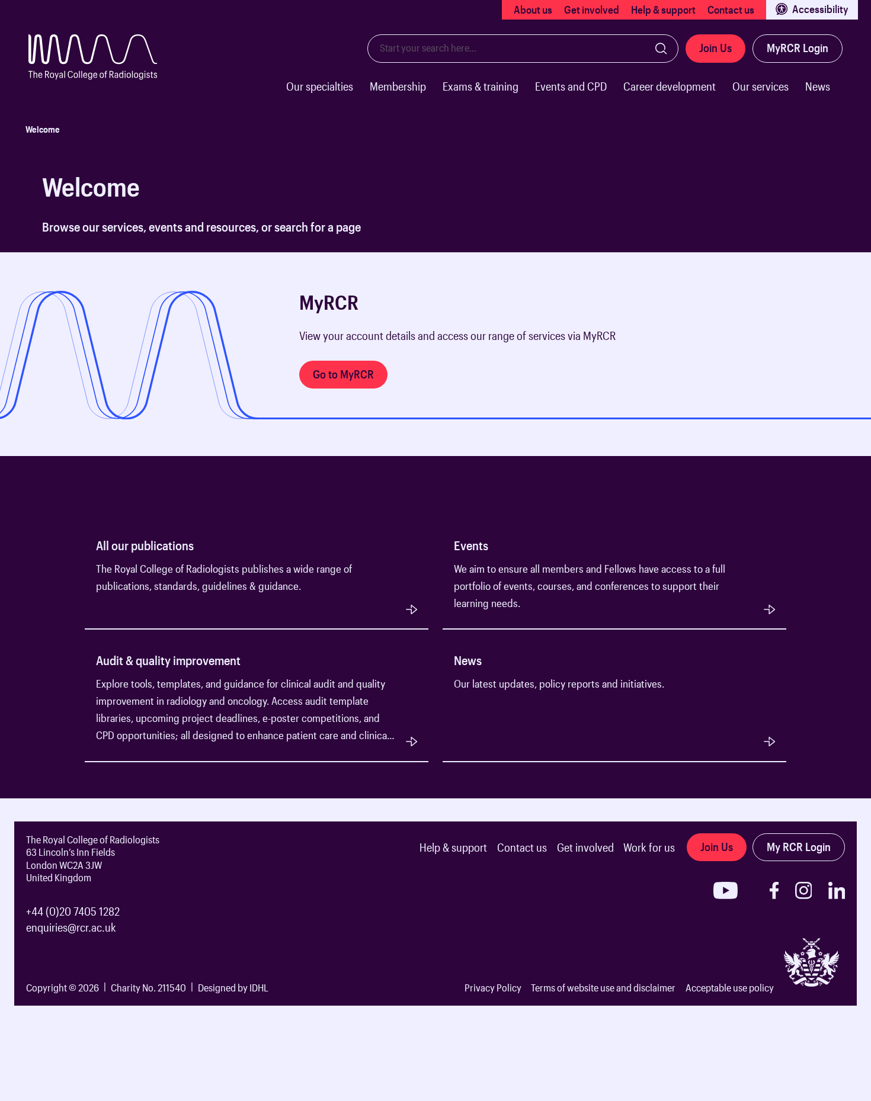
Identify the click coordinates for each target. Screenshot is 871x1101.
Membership (398, 86)
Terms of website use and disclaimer (603, 987)
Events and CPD (571, 86)
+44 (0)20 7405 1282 (73, 911)
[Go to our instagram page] (803, 890)
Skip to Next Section (55, 276)
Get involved (591, 9)
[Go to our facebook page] (774, 890)
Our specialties (319, 86)
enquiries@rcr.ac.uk (71, 927)
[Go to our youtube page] (725, 890)
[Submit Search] (661, 48)
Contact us (730, 9)
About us (533, 9)
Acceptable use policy (730, 987)
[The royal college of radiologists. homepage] (104, 73)
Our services (760, 86)
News (817, 86)
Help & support (663, 9)
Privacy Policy (493, 987)
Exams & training (480, 86)
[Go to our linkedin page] (837, 890)
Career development (669, 86)
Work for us (649, 847)
